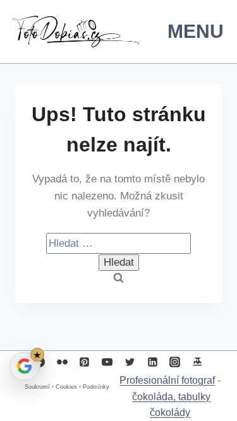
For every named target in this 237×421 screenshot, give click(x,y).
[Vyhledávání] (118, 243)
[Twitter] (129, 361)
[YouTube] (107, 361)
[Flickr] (62, 361)
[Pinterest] (84, 361)
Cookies (66, 387)
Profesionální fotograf (167, 380)
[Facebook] (40, 361)
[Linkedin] (152, 361)
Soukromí (37, 387)
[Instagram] (175, 361)
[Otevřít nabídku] (193, 31)
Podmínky (96, 387)
